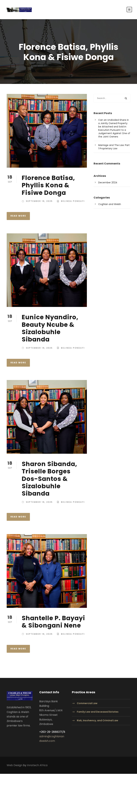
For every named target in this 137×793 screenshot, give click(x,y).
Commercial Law (87, 703)
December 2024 (107, 182)
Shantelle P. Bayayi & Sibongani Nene (53, 622)
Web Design (14, 765)
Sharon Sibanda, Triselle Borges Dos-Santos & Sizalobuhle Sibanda (49, 479)
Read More (18, 215)
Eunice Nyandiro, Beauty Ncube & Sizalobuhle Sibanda (50, 328)
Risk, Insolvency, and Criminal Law (97, 720)
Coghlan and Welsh (109, 204)
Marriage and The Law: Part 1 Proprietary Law (114, 146)
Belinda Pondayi (73, 201)
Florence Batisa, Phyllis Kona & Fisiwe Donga (48, 185)
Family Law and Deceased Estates (97, 712)
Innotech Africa (37, 765)
